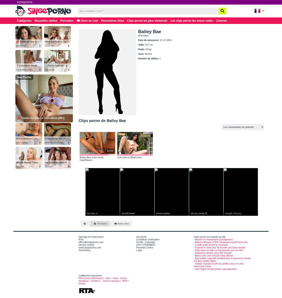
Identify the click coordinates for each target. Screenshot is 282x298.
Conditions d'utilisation (148, 239)
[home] (84, 224)
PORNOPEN (24, 2)
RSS (81, 239)
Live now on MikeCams (129, 157)
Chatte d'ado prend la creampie (211, 245)
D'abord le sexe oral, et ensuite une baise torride (220, 247)
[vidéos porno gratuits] (44, 15)
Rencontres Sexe (112, 20)
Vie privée (141, 237)
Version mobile (86, 245)
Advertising (84, 250)
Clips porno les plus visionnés (147, 20)
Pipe (107, 278)
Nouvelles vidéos (46, 20)
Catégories (24, 20)
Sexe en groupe (111, 281)
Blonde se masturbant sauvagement (214, 239)
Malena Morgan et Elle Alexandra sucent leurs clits (221, 242)
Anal (115, 278)
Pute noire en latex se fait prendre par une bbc (219, 250)
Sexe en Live (89, 20)
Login (139, 250)
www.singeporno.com (90, 247)
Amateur (95, 281)
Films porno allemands (90, 278)
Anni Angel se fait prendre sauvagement (216, 269)
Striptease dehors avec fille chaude (213, 253)
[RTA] (87, 292)
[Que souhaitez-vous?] (222, 11)
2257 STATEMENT (146, 245)
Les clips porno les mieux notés (192, 20)
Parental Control (144, 247)
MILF (125, 281)
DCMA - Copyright (145, 242)
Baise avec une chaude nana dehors (214, 255)
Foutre (82, 283)
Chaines (221, 20)
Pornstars (67, 20)
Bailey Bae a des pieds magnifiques (92, 158)
